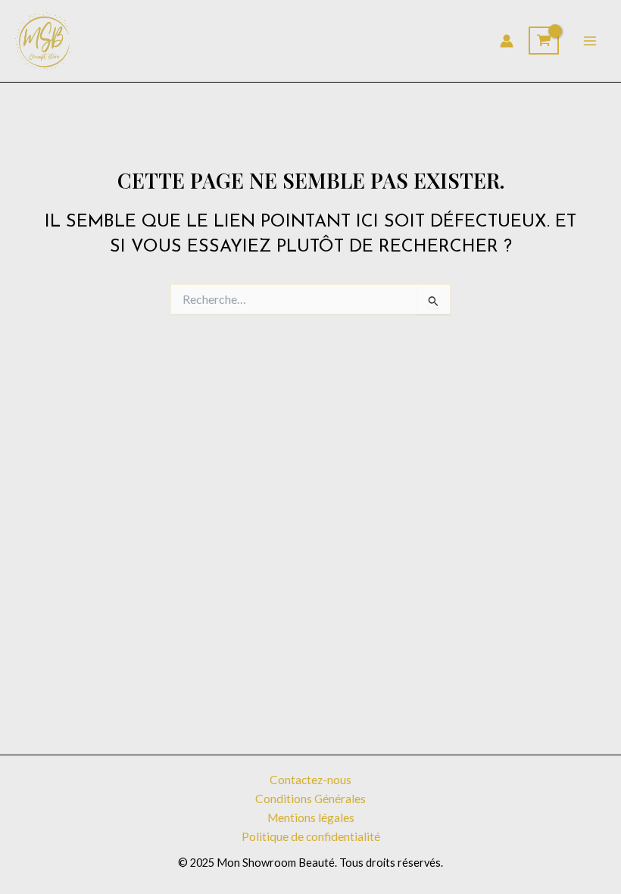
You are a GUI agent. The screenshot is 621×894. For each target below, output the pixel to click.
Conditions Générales (310, 798)
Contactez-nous (310, 779)
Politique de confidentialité (311, 836)
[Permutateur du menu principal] (590, 41)
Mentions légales (310, 817)
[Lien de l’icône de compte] (506, 41)
